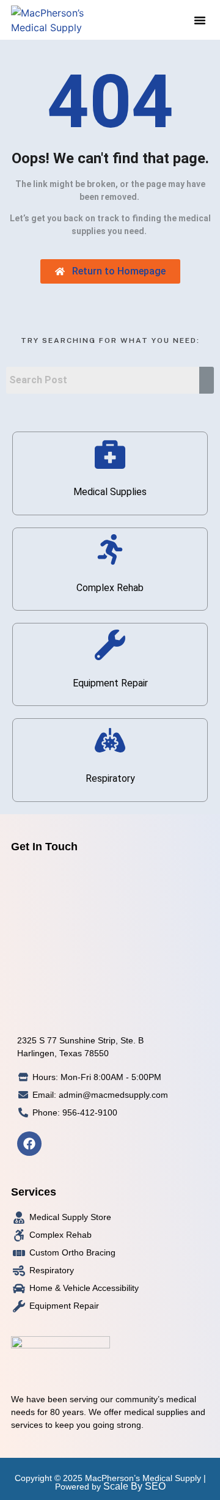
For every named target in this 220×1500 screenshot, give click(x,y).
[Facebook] (29, 1143)
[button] (200, 20)
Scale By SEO (134, 1486)
